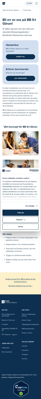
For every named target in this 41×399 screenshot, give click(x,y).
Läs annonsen (20, 78)
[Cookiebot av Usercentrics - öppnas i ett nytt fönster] (29, 170)
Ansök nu (20, 57)
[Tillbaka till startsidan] (4, 3)
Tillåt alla (20, 212)
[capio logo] (9, 301)
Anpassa (19, 219)
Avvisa (20, 226)
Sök (30, 3)
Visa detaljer (29, 206)
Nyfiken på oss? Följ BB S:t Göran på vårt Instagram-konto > (20, 280)
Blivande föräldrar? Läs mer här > (20, 286)
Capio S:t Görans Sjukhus (11, 10)
